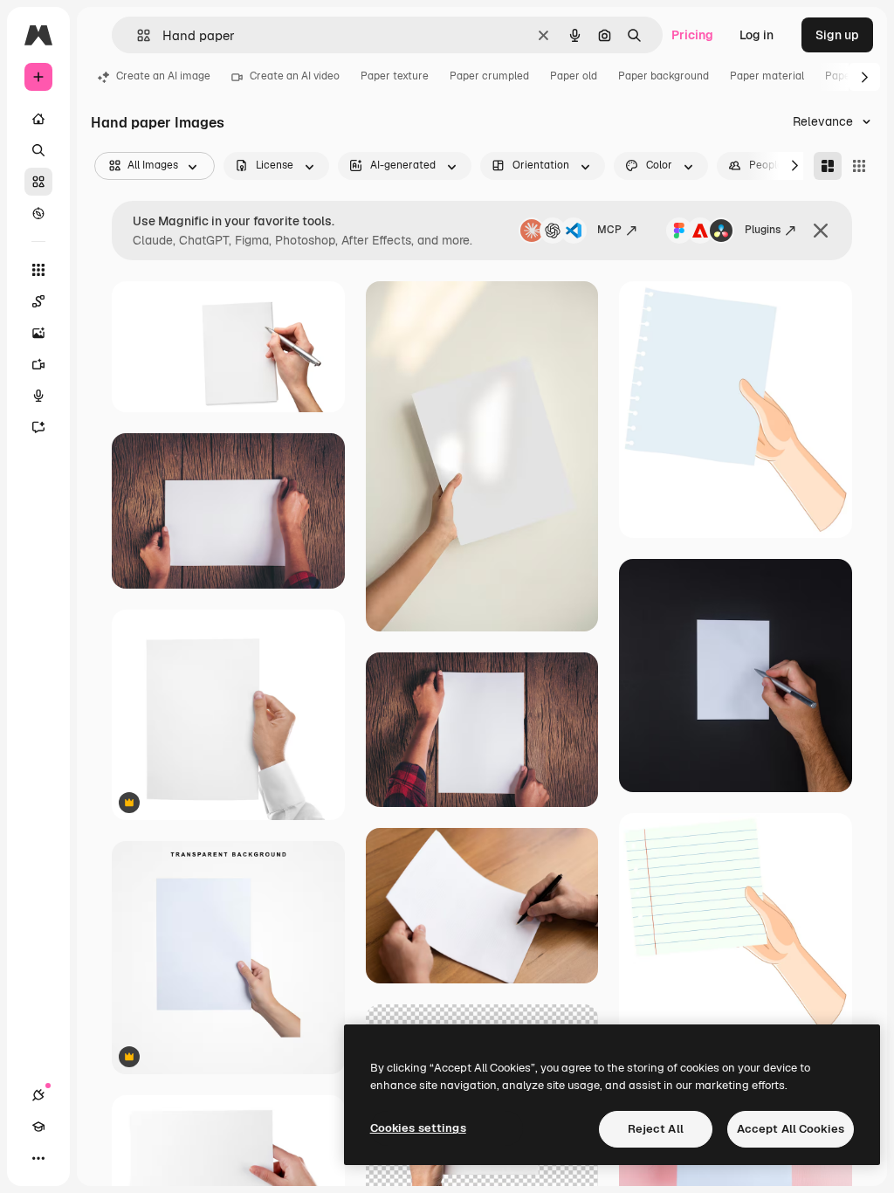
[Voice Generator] (38, 396)
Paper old (573, 76)
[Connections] (38, 1095)
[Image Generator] (38, 333)
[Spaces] (38, 301)
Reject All (656, 1128)
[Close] (820, 230)
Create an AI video (295, 76)
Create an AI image (163, 76)
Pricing (692, 35)
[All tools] (38, 270)
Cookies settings (418, 1128)
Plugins (763, 230)
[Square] (859, 166)
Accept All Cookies (790, 1128)
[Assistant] (38, 427)
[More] (38, 1158)
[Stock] (38, 182)
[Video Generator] (38, 364)
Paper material (767, 76)
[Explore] (38, 213)
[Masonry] (828, 166)
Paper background (663, 76)
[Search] (38, 150)
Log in (756, 35)
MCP (609, 230)
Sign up (837, 35)
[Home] (38, 119)
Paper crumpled (489, 76)
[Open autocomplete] (137, 35)
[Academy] (38, 1127)
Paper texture (395, 76)
